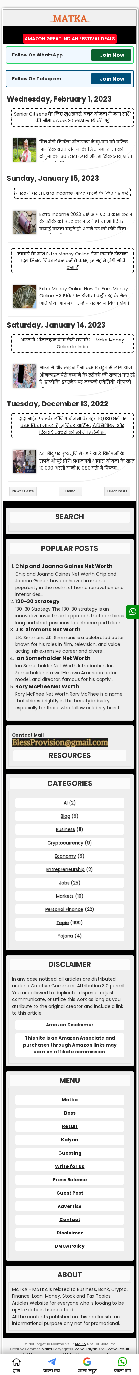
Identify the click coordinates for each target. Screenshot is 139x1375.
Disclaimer (70, 1233)
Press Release (70, 1179)
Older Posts (117, 491)
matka (96, 1316)
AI (66, 802)
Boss (70, 1113)
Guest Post (69, 1193)
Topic (62, 922)
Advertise (70, 1206)
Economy (65, 856)
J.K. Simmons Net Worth (47, 629)
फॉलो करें (51, 1371)
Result (70, 1126)
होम (16, 1371)
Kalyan (69, 1139)
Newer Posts (23, 491)
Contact (69, 1219)
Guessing (69, 1153)
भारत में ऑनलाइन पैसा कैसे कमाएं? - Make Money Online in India (72, 343)
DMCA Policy (70, 1246)
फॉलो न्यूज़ (87, 1371)
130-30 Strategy (37, 601)
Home (70, 491)
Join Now (112, 55)
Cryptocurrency (65, 842)
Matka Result (118, 1349)
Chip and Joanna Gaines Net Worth (63, 566)
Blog (65, 816)
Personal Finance (64, 909)
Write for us (69, 1166)
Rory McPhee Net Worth (47, 686)
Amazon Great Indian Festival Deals (70, 38)
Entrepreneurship (65, 869)
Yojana (65, 936)
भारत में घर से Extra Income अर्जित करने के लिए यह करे (72, 193)
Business (65, 829)
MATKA (80, 1344)
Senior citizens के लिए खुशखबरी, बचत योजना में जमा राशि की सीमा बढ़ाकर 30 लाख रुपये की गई (72, 117)
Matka (70, 1099)
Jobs (64, 882)
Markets (65, 896)
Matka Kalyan (85, 1349)
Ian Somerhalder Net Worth (53, 658)
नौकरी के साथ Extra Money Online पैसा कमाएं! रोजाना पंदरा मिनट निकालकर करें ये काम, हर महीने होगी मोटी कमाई (72, 261)
